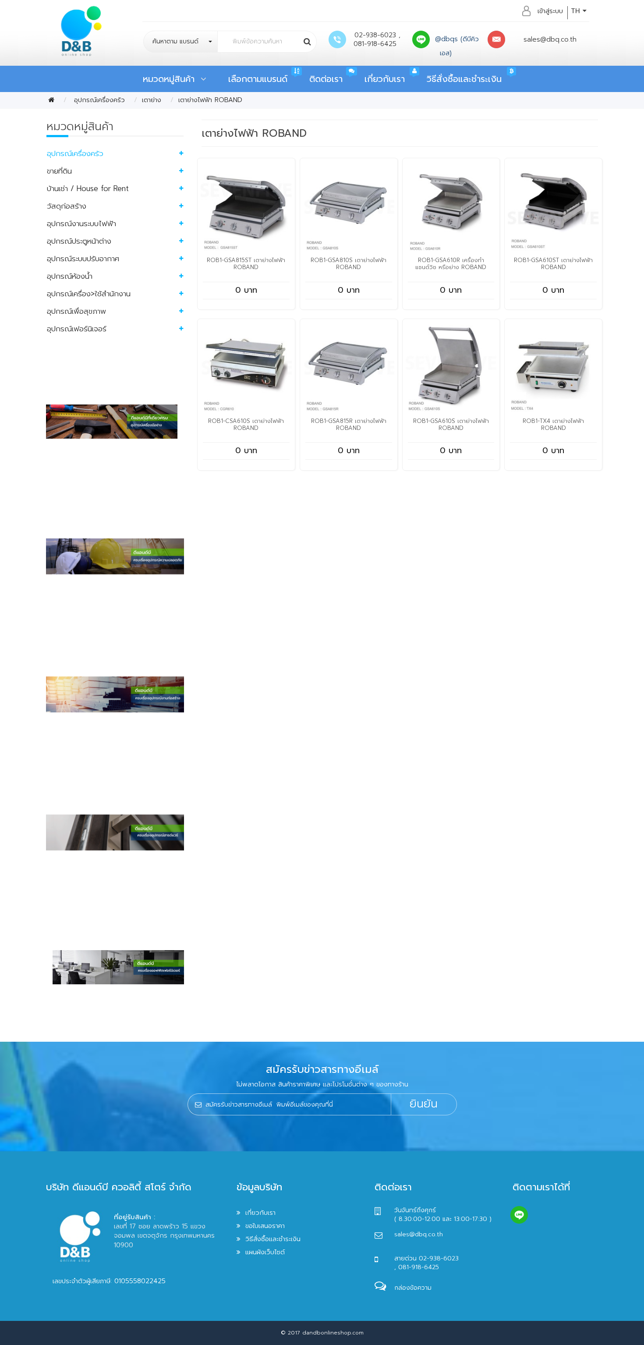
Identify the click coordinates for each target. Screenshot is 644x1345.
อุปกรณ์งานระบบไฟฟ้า (81, 223)
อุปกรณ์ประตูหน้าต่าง (79, 241)
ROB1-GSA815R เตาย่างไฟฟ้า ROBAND (348, 424)
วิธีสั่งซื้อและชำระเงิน (464, 78)
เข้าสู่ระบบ (550, 11)
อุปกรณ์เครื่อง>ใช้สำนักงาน (89, 293)
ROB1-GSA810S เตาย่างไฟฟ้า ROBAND (348, 263)
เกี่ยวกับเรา (384, 78)
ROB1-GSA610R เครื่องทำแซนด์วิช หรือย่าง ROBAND (450, 263)
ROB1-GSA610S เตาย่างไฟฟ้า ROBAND (451, 424)
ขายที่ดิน (59, 171)
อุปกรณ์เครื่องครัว (98, 100)
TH (577, 11)
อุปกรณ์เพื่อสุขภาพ (76, 311)
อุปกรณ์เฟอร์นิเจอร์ (76, 328)
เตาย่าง (151, 100)
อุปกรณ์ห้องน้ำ (69, 276)
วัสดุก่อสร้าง (66, 206)
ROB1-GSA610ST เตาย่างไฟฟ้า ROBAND (553, 263)
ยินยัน (424, 1104)
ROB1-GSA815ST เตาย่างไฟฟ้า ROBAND (246, 263)
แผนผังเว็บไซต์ (265, 1252)
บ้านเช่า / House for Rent (88, 188)
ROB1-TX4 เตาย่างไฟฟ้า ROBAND (553, 424)
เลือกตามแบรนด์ (257, 78)
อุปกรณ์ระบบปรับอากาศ (83, 258)
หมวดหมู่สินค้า (172, 78)
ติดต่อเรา (326, 78)
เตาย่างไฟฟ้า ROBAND (210, 100)
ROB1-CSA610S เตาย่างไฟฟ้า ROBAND (246, 424)
